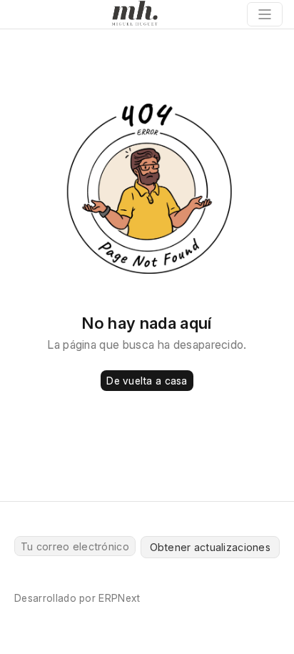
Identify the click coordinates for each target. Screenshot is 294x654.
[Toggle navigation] (265, 14)
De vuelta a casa (146, 381)
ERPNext (119, 598)
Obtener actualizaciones (210, 547)
